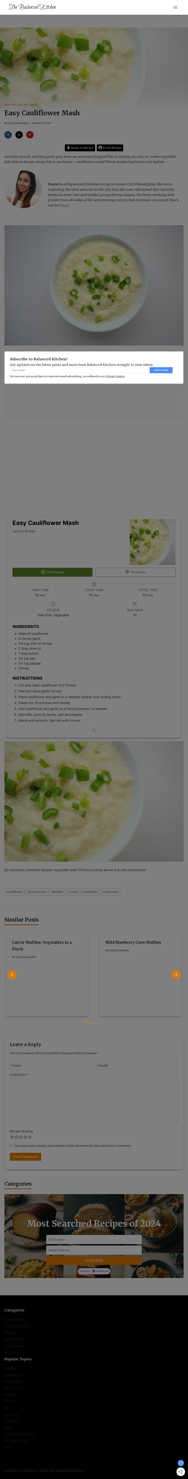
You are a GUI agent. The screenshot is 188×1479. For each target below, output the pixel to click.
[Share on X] (19, 134)
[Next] (176, 974)
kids (8, 1408)
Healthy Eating (16, 104)
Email (103, 1066)
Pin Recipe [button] (138, 572)
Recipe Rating (21, 1131)
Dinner (10, 1333)
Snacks (10, 1352)
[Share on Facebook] (8, 134)
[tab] (87, 1023)
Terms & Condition (20, 1434)
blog (64, 205)
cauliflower (14, 891)
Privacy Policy (15, 1441)
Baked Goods (15, 1319)
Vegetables (13, 1381)
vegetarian (110, 891)
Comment (19, 1074)
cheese (9, 1401)
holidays (11, 1421)
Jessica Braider (18, 123)
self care (11, 1394)
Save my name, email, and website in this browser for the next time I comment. (73, 1145)
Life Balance (14, 1346)
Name (16, 1066)
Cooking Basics (16, 1326)
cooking (11, 1414)
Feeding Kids (15, 1339)
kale (7, 1428)
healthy (57, 891)
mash (73, 891)
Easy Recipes (37, 891)
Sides (34, 104)
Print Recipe (112, 148)
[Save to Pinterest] (30, 134)
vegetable (89, 891)
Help (8, 1447)
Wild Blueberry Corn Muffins (133, 942)
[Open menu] (175, 7)
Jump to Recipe (81, 148)
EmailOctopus (102, 1271)
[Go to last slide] (12, 974)
